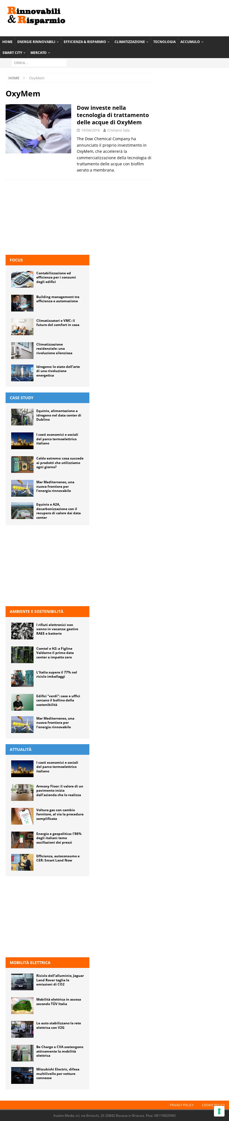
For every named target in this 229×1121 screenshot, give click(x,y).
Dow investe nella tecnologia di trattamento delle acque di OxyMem (113, 115)
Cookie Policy (213, 1105)
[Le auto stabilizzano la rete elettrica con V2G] (22, 1029)
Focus (16, 260)
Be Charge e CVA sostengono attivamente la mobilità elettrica (59, 1051)
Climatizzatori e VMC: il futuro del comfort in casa (57, 322)
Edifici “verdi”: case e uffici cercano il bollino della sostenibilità (58, 700)
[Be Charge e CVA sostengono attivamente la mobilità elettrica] (22, 1053)
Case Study (22, 397)
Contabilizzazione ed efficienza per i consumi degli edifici (56, 277)
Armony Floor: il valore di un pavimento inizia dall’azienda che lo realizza (59, 790)
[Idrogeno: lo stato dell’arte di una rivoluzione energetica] (22, 373)
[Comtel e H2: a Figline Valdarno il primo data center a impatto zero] (22, 654)
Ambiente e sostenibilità (36, 611)
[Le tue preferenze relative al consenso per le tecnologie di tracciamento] (219, 1111)
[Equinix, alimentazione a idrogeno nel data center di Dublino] (22, 417)
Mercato (38, 52)
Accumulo (190, 41)
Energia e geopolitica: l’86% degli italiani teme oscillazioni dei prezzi (59, 838)
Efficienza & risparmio (85, 41)
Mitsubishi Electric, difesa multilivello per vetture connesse (57, 1073)
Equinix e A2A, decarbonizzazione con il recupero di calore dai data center (58, 511)
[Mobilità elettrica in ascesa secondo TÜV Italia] (22, 1005)
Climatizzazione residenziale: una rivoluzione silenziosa (54, 348)
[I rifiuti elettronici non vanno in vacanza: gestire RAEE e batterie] (22, 631)
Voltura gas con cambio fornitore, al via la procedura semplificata (60, 814)
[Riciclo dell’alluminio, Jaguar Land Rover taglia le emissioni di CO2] (22, 982)
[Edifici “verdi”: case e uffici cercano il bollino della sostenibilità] (22, 702)
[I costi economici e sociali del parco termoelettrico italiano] (22, 440)
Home (7, 41)
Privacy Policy (182, 1105)
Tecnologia (164, 41)
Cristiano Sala (118, 130)
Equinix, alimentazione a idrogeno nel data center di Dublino (58, 415)
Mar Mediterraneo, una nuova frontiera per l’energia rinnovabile (55, 486)
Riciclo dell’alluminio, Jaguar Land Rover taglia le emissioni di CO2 (60, 980)
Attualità (21, 749)
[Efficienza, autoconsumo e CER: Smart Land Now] (22, 862)
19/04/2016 (90, 130)
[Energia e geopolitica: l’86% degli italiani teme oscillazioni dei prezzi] (22, 840)
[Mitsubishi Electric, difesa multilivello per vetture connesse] (22, 1075)
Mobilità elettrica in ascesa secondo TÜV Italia (58, 1001)
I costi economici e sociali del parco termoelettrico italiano (57, 439)
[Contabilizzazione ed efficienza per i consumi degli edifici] (22, 279)
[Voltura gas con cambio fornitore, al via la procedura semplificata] (22, 816)
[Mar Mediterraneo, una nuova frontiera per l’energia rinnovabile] (22, 488)
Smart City (12, 52)
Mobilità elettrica (30, 962)
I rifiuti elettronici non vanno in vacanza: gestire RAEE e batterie (57, 629)
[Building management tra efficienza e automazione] (22, 303)
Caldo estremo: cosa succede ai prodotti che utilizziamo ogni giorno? (60, 462)
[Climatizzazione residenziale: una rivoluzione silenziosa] (22, 350)
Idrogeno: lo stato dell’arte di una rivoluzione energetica (58, 371)
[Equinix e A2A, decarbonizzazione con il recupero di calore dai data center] (22, 510)
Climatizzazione (130, 41)
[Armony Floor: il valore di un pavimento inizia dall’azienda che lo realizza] (22, 792)
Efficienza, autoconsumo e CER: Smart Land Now (58, 858)
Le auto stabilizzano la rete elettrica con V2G (58, 1025)
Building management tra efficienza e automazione (57, 299)
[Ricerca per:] (39, 62)
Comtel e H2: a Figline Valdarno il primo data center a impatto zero (55, 653)
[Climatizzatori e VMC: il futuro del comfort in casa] (22, 326)
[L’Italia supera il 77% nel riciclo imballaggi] (22, 678)
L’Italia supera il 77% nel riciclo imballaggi (56, 674)
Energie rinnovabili (36, 41)
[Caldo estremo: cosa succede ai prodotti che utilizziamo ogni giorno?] (22, 464)
